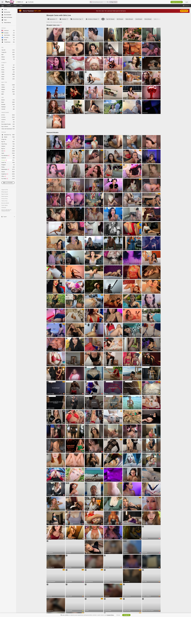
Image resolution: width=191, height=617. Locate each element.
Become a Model (5, 203)
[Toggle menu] (2, 2)
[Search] (108, 2)
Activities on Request (92, 19)
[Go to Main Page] (10, 2)
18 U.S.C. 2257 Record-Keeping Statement (6, 210)
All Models (3, 207)
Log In (186, 2)
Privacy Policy (4, 198)
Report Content (4, 194)
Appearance (52, 19)
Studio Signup (4, 205)
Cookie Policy (110, 615)
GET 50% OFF (184, 10)
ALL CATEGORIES (9, 182)
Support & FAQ (4, 189)
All (103, 19)
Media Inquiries (4, 196)
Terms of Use (4, 200)
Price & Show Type (77, 19)
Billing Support (4, 191)
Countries (64, 19)
